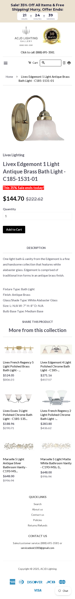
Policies (37, 520)
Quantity (9, 209)
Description (36, 247)
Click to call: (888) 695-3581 (37, 52)
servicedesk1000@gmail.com (37, 547)
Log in (64, 63)
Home (9, 76)
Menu (6, 63)
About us (37, 509)
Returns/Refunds (37, 525)
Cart (35, 62)
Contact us (37, 514)
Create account (69, 62)
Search (38, 504)
